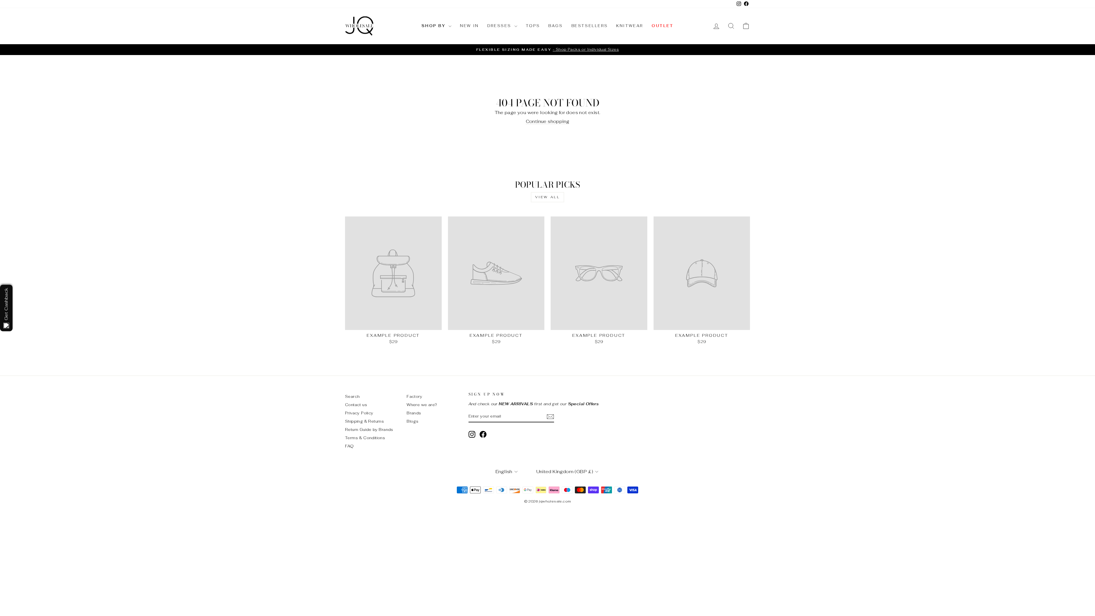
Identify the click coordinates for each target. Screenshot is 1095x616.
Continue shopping (547, 121)
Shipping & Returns (364, 421)
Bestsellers (589, 25)
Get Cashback (6, 304)
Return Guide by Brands (369, 429)
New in (469, 25)
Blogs (412, 421)
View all (547, 197)
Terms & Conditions (365, 437)
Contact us (356, 404)
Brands (414, 413)
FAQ (349, 446)
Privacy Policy (359, 413)
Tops (533, 25)
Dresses (500, 25)
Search (352, 396)
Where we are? (422, 404)
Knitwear (629, 25)
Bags (555, 25)
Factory (414, 396)
